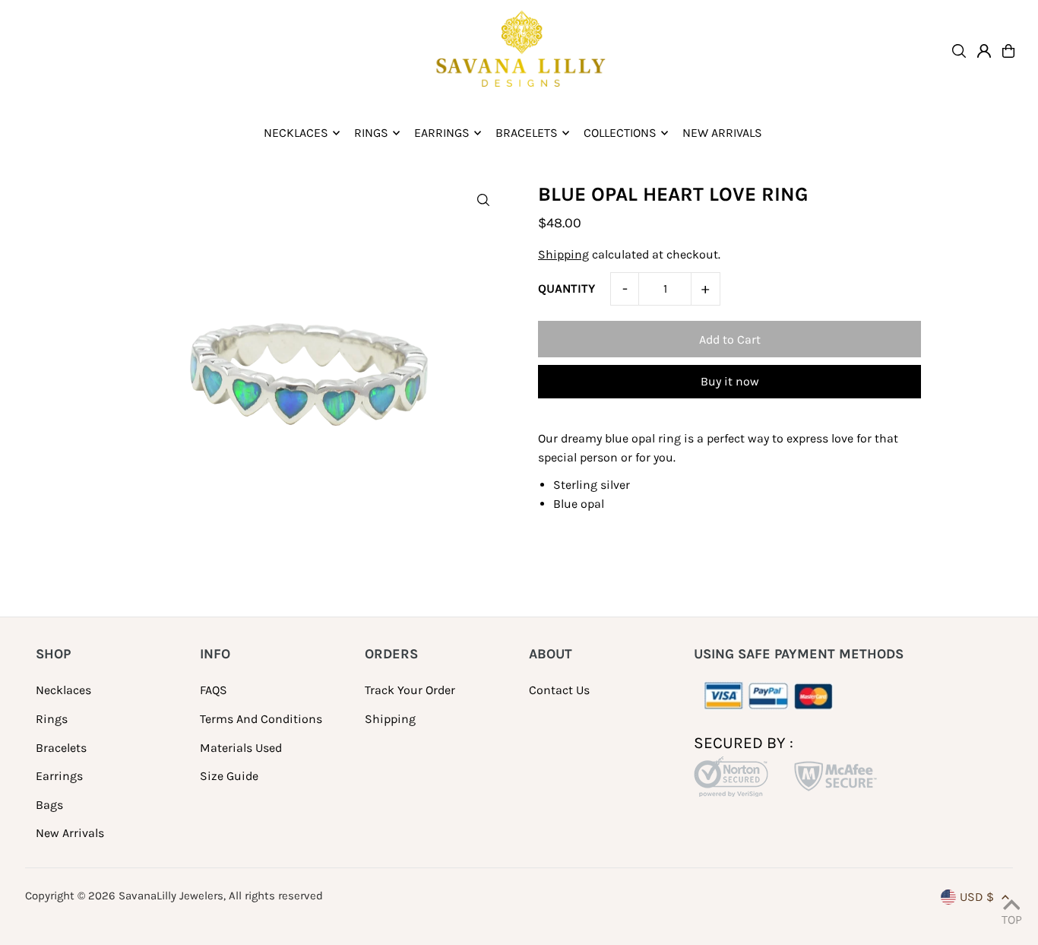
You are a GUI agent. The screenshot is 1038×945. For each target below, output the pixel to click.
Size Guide (229, 776)
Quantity (566, 288)
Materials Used (241, 747)
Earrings (59, 776)
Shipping (563, 254)
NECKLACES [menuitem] (296, 132)
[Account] (984, 51)
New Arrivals (70, 833)
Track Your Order (410, 690)
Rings (52, 719)
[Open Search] (959, 51)
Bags (49, 805)
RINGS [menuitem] (371, 132)
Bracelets (61, 747)
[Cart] (1008, 51)
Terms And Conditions (261, 719)
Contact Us (559, 690)
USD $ (977, 897)
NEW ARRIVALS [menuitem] (722, 132)
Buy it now (730, 381)
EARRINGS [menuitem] (442, 132)
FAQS (213, 690)
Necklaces (63, 690)
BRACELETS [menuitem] (526, 132)
